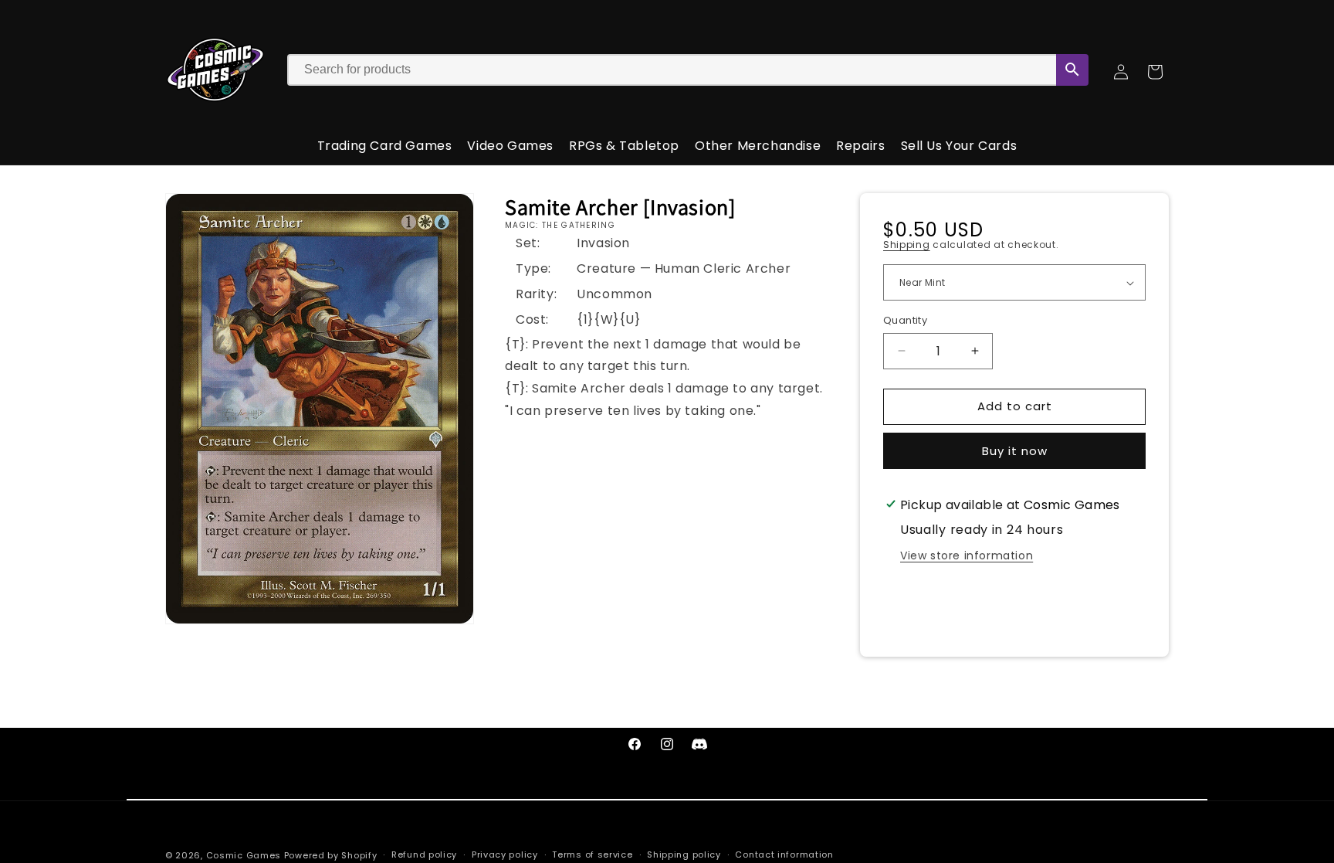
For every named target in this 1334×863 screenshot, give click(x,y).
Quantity (905, 320)
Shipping (906, 244)
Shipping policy (684, 854)
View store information (966, 555)
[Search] (1072, 70)
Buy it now (1015, 451)
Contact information (784, 854)
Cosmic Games (243, 855)
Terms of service (592, 854)
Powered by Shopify (331, 855)
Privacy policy (505, 854)
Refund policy (424, 854)
